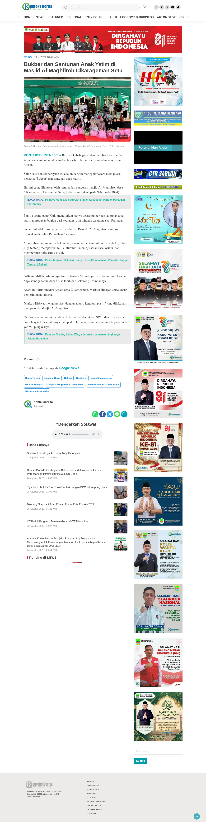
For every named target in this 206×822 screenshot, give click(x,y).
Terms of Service (94, 805)
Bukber (68, 378)
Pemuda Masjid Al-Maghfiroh (103, 384)
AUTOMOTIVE (166, 17)
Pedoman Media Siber (96, 801)
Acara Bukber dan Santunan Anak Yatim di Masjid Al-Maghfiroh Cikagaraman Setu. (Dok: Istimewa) (74, 146)
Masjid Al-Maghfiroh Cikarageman (65, 384)
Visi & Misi (91, 793)
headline (81, 378)
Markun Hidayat (33, 384)
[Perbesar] (77, 140)
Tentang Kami (93, 785)
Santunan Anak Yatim (37, 391)
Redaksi (90, 781)
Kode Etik (91, 797)
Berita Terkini (32, 378)
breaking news (52, 378)
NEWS (40, 17)
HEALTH (111, 17)
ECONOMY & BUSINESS (137, 17)
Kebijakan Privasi (94, 809)
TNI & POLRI (93, 17)
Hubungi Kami (93, 789)
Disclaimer (91, 813)
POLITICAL (74, 17)
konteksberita (43, 402)
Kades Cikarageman (101, 378)
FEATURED (55, 17)
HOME (28, 17)
